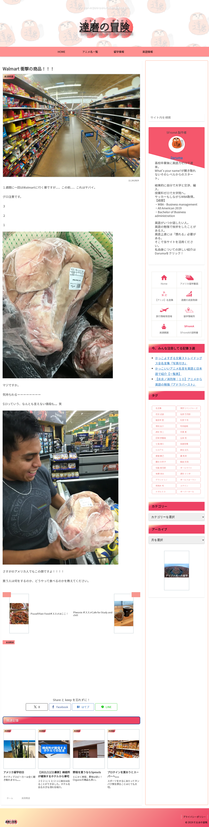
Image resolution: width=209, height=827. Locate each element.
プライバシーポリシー (194, 816)
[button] (201, 117)
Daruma (177, 157)
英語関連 (10, 642)
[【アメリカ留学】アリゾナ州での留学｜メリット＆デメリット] (176, 570)
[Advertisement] (71, 670)
